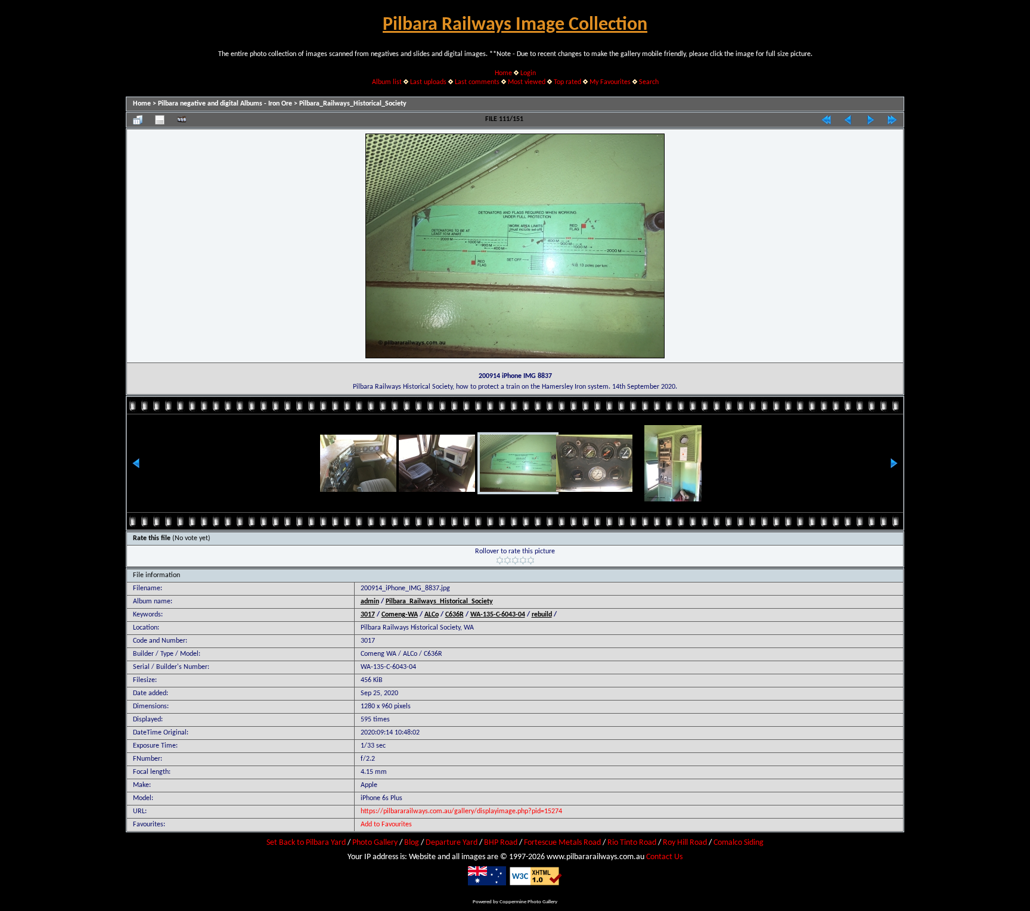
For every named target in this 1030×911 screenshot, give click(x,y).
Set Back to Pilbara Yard (306, 842)
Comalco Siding (738, 842)
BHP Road (500, 842)
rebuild (542, 614)
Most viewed (526, 82)
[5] (531, 560)
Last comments (477, 82)
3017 (368, 614)
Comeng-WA (399, 614)
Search (649, 82)
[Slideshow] (182, 119)
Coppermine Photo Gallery (528, 901)
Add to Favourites (386, 824)
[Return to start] (826, 119)
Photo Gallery (375, 842)
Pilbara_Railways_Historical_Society (353, 103)
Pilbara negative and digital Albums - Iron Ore (225, 103)
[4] (523, 560)
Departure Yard (451, 842)
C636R (454, 614)
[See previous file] (848, 119)
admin (370, 601)
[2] (507, 560)
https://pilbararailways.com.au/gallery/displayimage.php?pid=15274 (461, 811)
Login (528, 73)
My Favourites (610, 82)
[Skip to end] (892, 119)
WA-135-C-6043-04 (497, 614)
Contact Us (664, 857)
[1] (500, 560)
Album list (387, 82)
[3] (515, 560)
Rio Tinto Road (631, 842)
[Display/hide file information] (159, 119)
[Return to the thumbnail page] (137, 119)
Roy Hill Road (685, 842)
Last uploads (428, 82)
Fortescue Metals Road (562, 842)
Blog (411, 842)
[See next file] (870, 119)
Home (503, 73)
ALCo (431, 614)
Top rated (567, 82)
